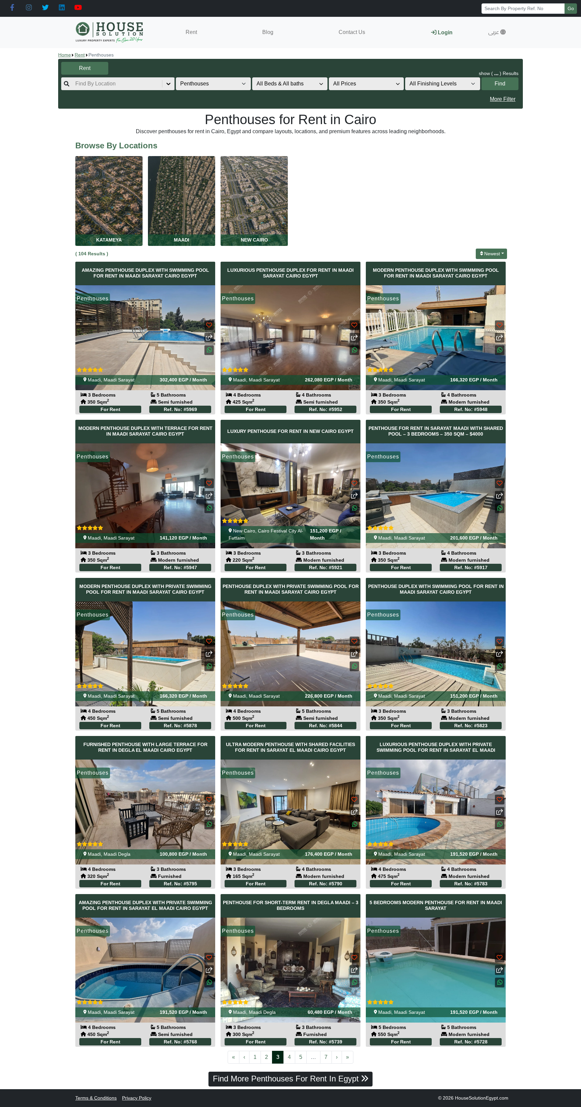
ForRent (110, 409)
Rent (191, 32)
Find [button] (500, 83)
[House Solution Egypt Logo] (110, 32)
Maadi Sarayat (119, 379)
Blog (267, 32)
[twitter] (45, 7)
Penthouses (93, 298)
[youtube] (78, 7)
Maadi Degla (117, 854)
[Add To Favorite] (209, 325)
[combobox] (76, 84)
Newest (492, 253)
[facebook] (12, 7)
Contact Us (352, 32)
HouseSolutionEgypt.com (481, 1098)
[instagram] (29, 7)
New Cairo (244, 530)
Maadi (94, 379)
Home (64, 55)
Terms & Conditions (96, 1098)
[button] (497, 32)
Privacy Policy (136, 1098)
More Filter (502, 99)
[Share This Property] (209, 337)
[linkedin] (62, 7)
